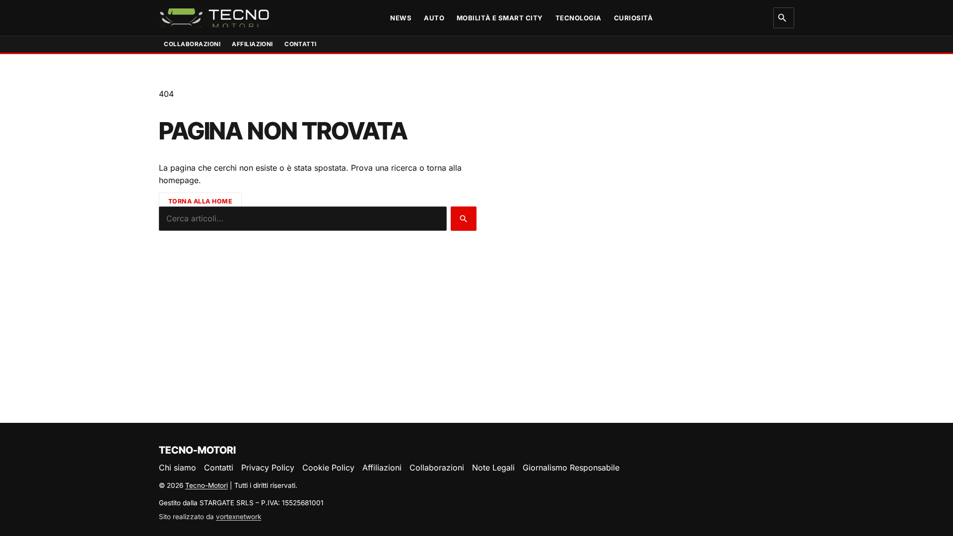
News (400, 18)
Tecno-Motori (206, 485)
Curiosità (633, 18)
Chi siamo (177, 467)
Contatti (300, 44)
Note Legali (493, 467)
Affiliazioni (252, 44)
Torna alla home (200, 200)
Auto (434, 18)
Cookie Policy (328, 467)
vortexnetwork (238, 517)
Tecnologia (578, 18)
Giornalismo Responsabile (571, 467)
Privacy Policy (267, 467)
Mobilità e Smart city (500, 18)
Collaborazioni (192, 44)
